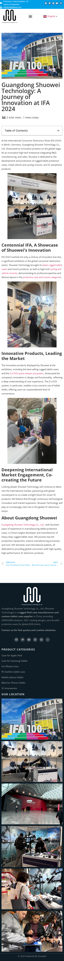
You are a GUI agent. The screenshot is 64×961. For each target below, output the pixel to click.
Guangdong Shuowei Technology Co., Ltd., (23, 524)
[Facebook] (46, 3)
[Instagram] (61, 3)
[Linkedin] (53, 3)
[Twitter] (49, 3)
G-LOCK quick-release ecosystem (26, 373)
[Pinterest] (41, 639)
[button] (30, 16)
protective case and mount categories (42, 277)
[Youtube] (57, 3)
